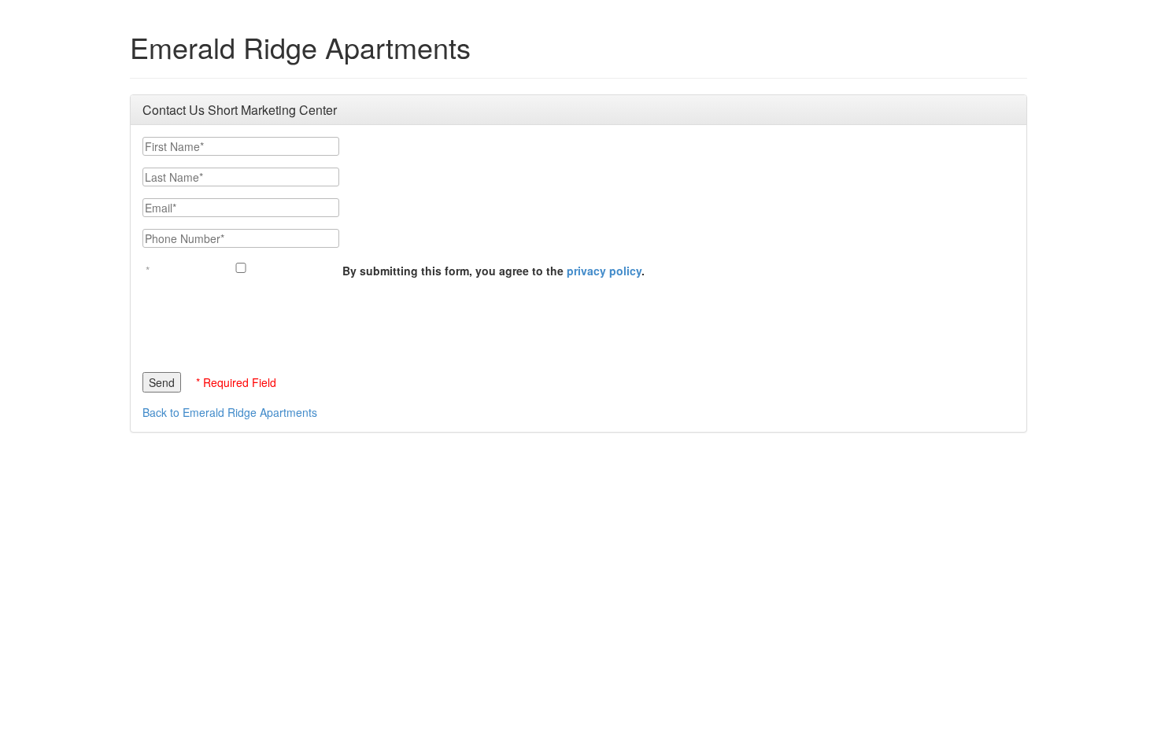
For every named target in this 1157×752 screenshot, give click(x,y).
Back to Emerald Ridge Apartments (229, 412)
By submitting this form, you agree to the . (493, 270)
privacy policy (604, 270)
